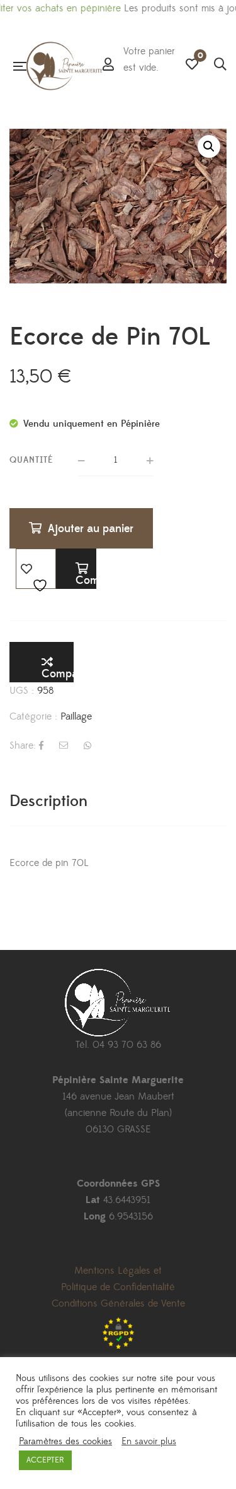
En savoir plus (148, 1441)
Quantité (31, 460)
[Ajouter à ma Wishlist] (36, 569)
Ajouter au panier (90, 528)
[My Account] (108, 65)
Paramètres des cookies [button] (65, 1441)
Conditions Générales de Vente (118, 1303)
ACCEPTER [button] (45, 1460)
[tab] (118, 801)
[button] (209, 146)
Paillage (76, 716)
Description (48, 801)
